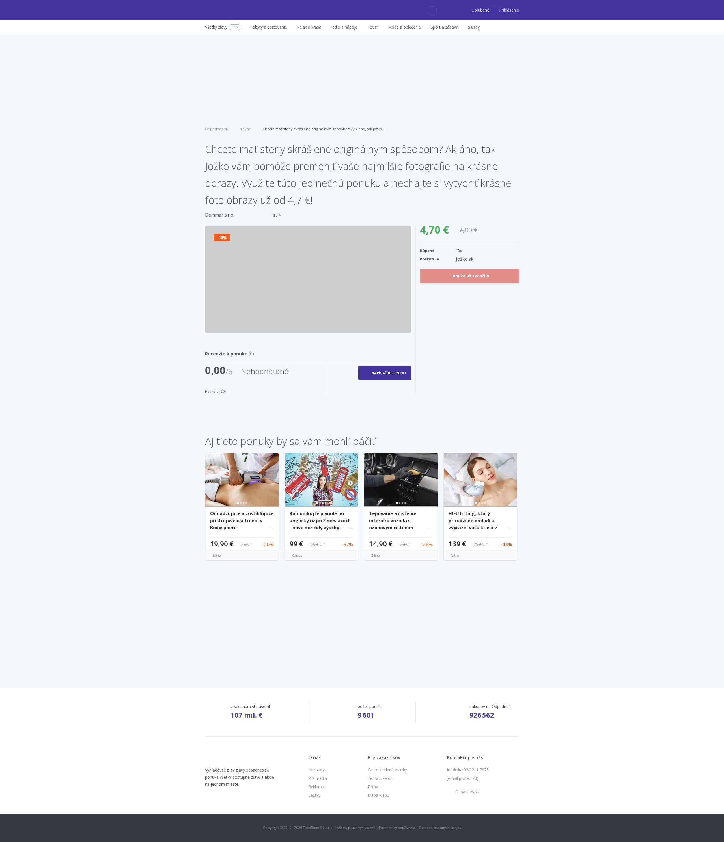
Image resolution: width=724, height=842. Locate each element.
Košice (297, 555)
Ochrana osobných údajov (440, 827)
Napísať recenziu (388, 372)
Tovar (245, 128)
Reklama (316, 786)
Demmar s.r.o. (219, 215)
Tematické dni (380, 778)
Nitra (455, 555)
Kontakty (316, 769)
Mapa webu (378, 795)
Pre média (317, 778)
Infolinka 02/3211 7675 (468, 769)
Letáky (314, 795)
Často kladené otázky (387, 769)
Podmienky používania (397, 827)
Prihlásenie (509, 10)
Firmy (373, 786)
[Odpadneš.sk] (227, 10)
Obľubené (480, 10)
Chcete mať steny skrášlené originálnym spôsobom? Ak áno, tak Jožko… (324, 128)
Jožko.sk (464, 259)
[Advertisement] (362, 79)
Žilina (216, 555)
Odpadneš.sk (216, 128)
